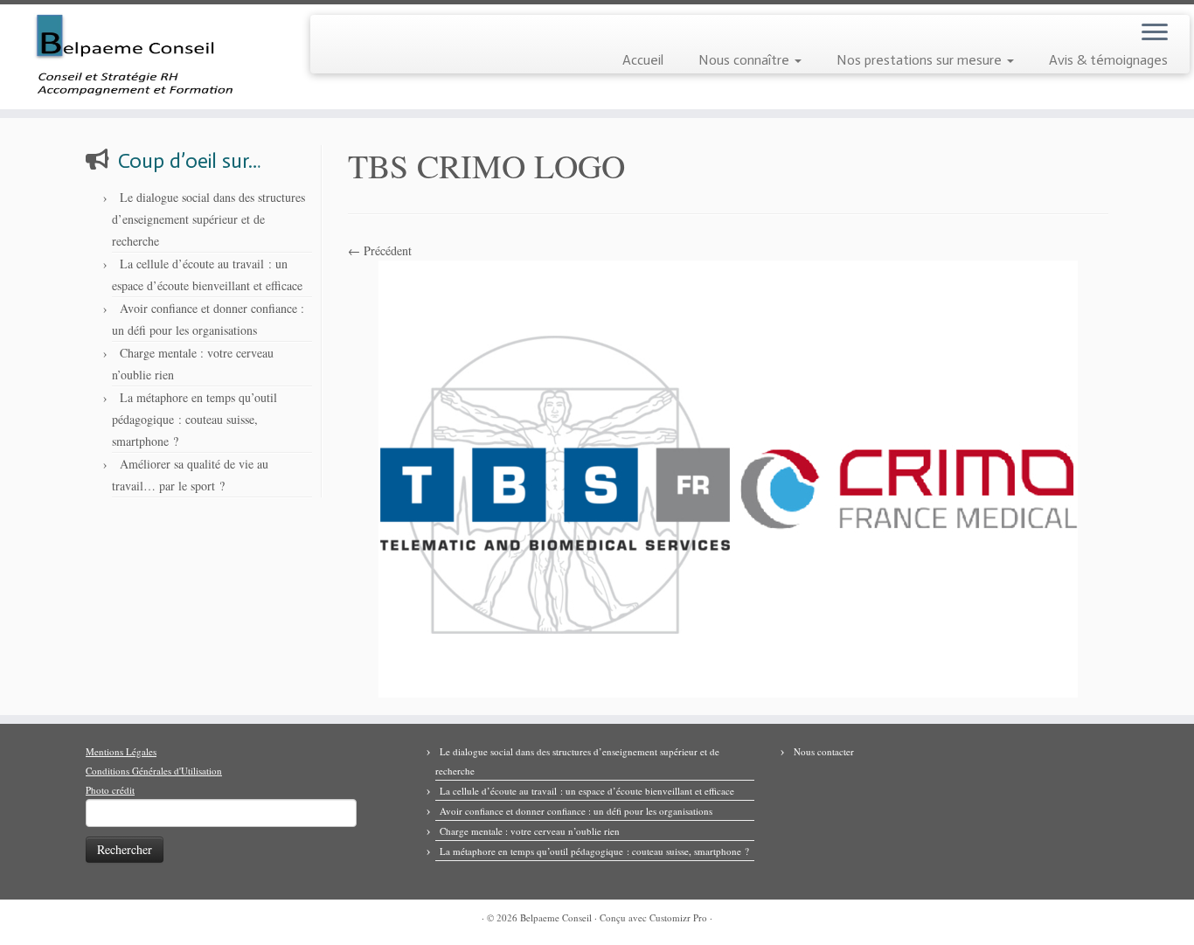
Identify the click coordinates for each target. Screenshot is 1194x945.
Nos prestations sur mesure (920, 60)
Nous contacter (824, 751)
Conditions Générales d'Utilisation (154, 770)
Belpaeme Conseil (556, 917)
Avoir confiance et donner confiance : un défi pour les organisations (576, 810)
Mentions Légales (121, 751)
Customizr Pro (678, 917)
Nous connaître (745, 60)
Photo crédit (110, 789)
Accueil (642, 60)
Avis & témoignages (1108, 60)
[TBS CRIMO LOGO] (728, 477)
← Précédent (380, 250)
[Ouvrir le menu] (1155, 33)
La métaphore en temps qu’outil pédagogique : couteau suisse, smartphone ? (194, 419)
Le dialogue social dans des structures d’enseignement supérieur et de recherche (208, 219)
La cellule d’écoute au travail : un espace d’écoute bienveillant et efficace (587, 790)
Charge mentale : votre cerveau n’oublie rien (530, 830)
